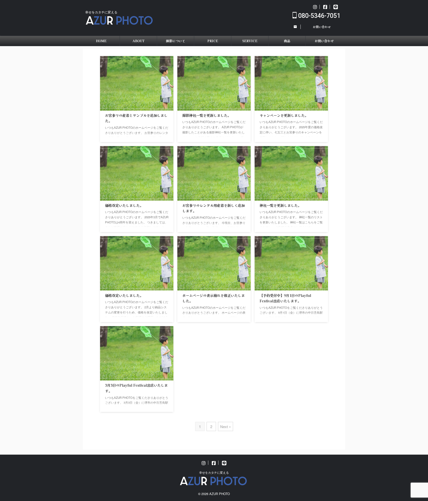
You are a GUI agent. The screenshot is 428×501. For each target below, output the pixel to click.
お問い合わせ (324, 40)
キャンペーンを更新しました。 (284, 115)
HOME (101, 40)
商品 (287, 40)
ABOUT (138, 40)
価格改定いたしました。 (124, 205)
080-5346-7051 (318, 15)
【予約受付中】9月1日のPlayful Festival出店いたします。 (285, 298)
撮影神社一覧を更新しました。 (206, 115)
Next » (225, 426)
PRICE (212, 40)
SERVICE (249, 40)
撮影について (175, 40)
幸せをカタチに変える (214, 472)
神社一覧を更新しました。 (280, 205)
